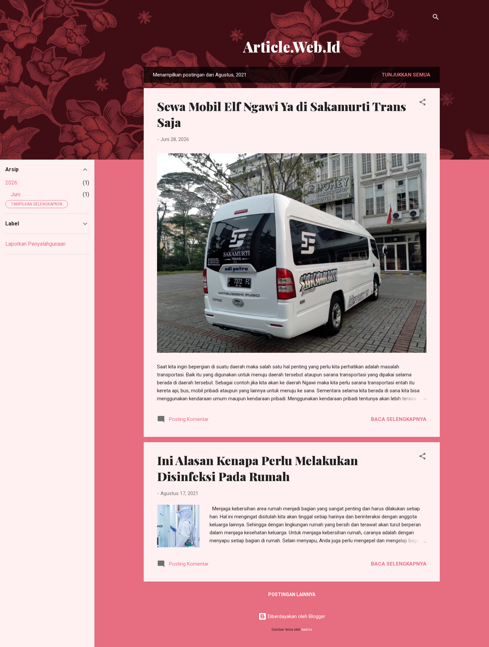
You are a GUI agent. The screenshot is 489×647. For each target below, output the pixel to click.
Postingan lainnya (291, 594)
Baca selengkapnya (398, 419)
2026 (11, 183)
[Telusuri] (436, 18)
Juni (15, 194)
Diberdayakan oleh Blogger (295, 616)
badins (306, 629)
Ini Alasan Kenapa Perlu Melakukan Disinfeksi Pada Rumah (257, 468)
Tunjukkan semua (406, 75)
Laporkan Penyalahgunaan (35, 244)
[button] (422, 103)
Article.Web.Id (291, 46)
